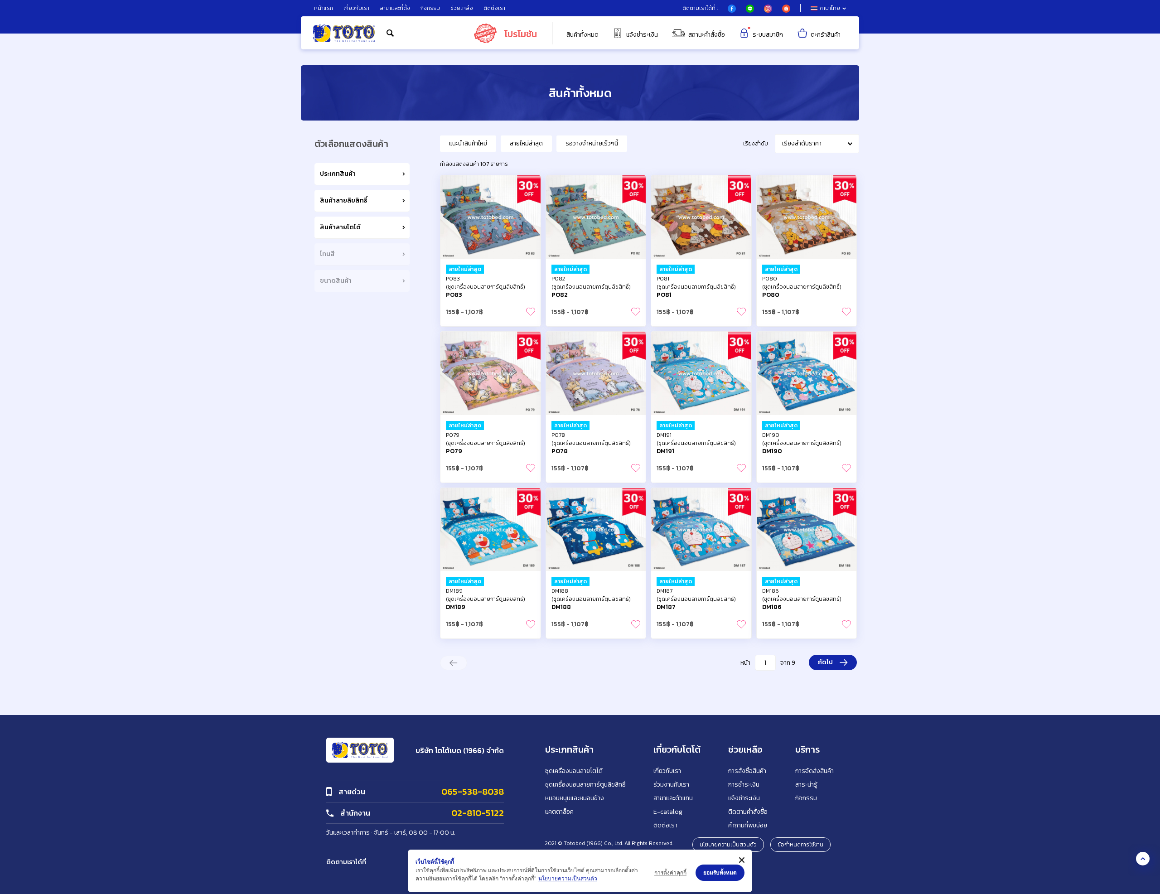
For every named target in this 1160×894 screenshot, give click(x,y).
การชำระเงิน (743, 784)
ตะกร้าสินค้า (826, 34)
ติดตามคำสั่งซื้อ (748, 812)
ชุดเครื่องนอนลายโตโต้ (574, 771)
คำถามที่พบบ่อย (747, 825)
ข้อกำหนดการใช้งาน (800, 845)
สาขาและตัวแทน (673, 798)
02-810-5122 (477, 813)
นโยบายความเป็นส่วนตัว (728, 845)
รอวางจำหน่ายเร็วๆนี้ (592, 143)
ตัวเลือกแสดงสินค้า (351, 143)
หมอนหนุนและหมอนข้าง (574, 798)
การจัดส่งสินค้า (814, 771)
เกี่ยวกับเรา (356, 8)
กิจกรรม (430, 8)
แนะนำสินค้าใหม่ (468, 143)
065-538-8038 (472, 791)
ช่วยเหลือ (461, 8)
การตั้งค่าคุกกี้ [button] (670, 872)
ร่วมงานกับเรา (671, 784)
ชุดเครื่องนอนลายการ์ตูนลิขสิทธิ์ (585, 784)
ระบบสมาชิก (768, 34)
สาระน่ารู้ (806, 784)
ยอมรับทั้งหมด (720, 872)
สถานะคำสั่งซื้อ (706, 34)
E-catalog (667, 812)
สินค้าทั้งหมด (582, 34)
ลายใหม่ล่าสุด (526, 143)
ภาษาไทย (830, 8)
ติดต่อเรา (494, 8)
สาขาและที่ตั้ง (395, 8)
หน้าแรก (323, 8)
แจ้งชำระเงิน (642, 34)
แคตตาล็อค (559, 812)
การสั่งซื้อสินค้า (747, 771)
